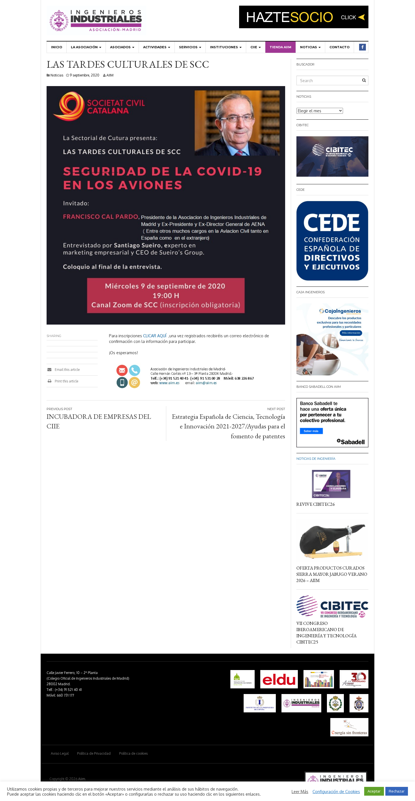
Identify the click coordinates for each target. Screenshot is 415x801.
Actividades (155, 47)
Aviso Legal (60, 753)
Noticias (309, 47)
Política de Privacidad (94, 753)
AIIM (109, 75)
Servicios (188, 47)
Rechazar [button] (397, 791)
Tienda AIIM (280, 47)
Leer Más (300, 791)
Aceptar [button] (374, 791)
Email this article (67, 369)
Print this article (66, 381)
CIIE (254, 47)
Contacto (339, 47)
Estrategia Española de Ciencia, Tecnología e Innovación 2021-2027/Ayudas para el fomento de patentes (228, 426)
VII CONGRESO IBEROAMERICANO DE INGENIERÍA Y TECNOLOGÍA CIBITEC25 (326, 632)
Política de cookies (133, 753)
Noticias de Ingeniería (315, 459)
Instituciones (224, 47)
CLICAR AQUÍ (154, 335)
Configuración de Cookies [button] (336, 791)
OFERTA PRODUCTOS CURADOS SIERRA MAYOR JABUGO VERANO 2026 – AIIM (331, 574)
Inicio (56, 47)
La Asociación (85, 47)
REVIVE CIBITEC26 (315, 504)
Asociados (121, 47)
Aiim (81, 779)
